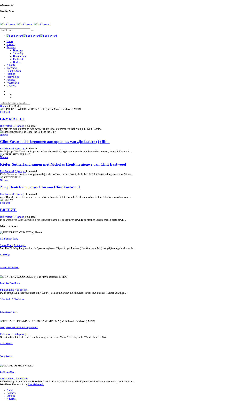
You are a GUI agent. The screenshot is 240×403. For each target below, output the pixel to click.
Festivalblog (13, 76)
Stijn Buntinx (7, 289)
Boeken (17, 62)
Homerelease (19, 56)
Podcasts (11, 79)
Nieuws (11, 44)
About (10, 390)
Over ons (11, 85)
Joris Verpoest (7, 378)
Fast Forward (7, 148)
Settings (11, 395)
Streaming (18, 53)
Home (10, 41)
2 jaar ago (19, 126)
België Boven (14, 70)
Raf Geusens (6, 334)
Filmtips (11, 73)
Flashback (18, 59)
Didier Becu (6, 126)
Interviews (12, 68)
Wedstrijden (13, 82)
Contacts (11, 393)
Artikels (11, 65)
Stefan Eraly (6, 245)
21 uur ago (20, 245)
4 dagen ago (21, 289)
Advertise (11, 398)
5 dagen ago (21, 334)
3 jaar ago (20, 148)
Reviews (11, 47)
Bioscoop (18, 50)
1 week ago (22, 378)
